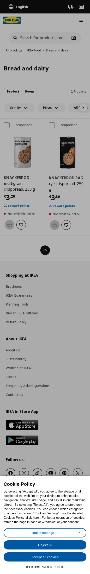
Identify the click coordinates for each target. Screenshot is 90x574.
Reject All (45, 545)
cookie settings (42, 533)
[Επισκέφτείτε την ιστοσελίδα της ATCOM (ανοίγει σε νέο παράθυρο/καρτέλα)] (45, 567)
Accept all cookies (45, 557)
